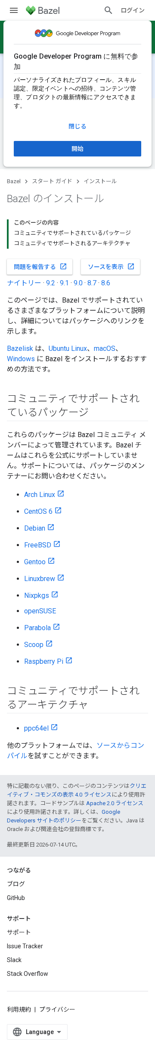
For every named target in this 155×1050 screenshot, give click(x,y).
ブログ (16, 884)
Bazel (14, 181)
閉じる (77, 126)
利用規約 (19, 1009)
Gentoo (35, 562)
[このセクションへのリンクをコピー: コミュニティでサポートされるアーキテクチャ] (96, 705)
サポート (19, 932)
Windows (21, 359)
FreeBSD (37, 545)
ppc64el (36, 728)
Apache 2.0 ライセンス (114, 803)
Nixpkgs (36, 595)
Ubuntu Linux (68, 348)
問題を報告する (40, 266)
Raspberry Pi (43, 661)
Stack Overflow (27, 973)
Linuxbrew (39, 579)
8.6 (105, 283)
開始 (77, 148)
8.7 (91, 283)
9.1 (64, 283)
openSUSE (40, 611)
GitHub (16, 897)
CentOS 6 (38, 511)
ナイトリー (24, 283)
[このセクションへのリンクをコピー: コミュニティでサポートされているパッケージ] (97, 413)
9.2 (50, 283)
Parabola (37, 628)
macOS (104, 348)
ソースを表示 (111, 266)
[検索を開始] (108, 10)
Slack (14, 959)
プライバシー (57, 1009)
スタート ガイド (52, 181)
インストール (100, 181)
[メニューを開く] (13, 10)
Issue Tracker (25, 946)
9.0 (78, 283)
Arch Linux (39, 495)
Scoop (33, 645)
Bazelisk (20, 348)
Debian (34, 528)
